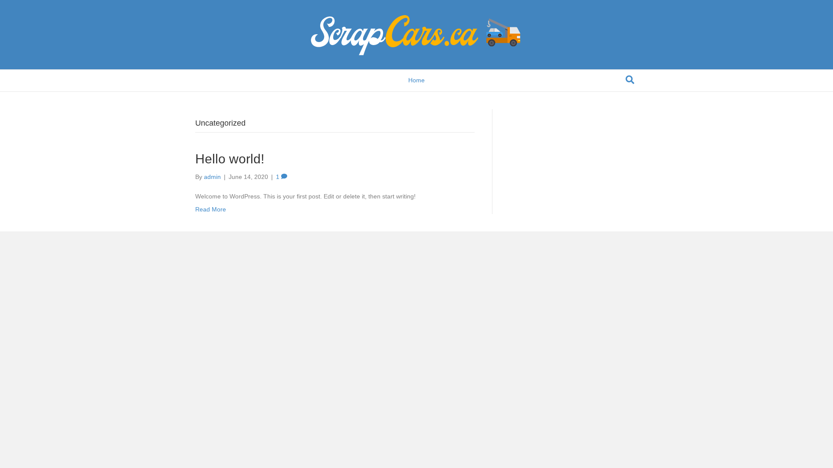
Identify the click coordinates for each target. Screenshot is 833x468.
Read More (210, 209)
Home (416, 80)
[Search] (630, 80)
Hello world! (229, 159)
